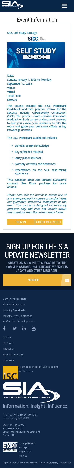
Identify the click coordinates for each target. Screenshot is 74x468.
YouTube (34, 328)
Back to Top (57, 454)
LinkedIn (24, 328)
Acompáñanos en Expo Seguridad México (27, 449)
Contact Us (9, 435)
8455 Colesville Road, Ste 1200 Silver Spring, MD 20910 (20, 416)
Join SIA (7, 337)
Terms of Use (65, 462)
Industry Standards (14, 310)
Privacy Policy (52, 462)
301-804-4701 (15, 428)
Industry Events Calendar (17, 316)
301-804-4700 (17, 425)
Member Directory (13, 354)
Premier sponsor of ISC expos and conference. (38, 369)
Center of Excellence (14, 298)
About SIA (8, 348)
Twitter (15, 328)
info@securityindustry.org (25, 431)
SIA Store (8, 343)
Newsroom (9, 360)
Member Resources (14, 304)
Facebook (5, 328)
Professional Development (18, 321)
